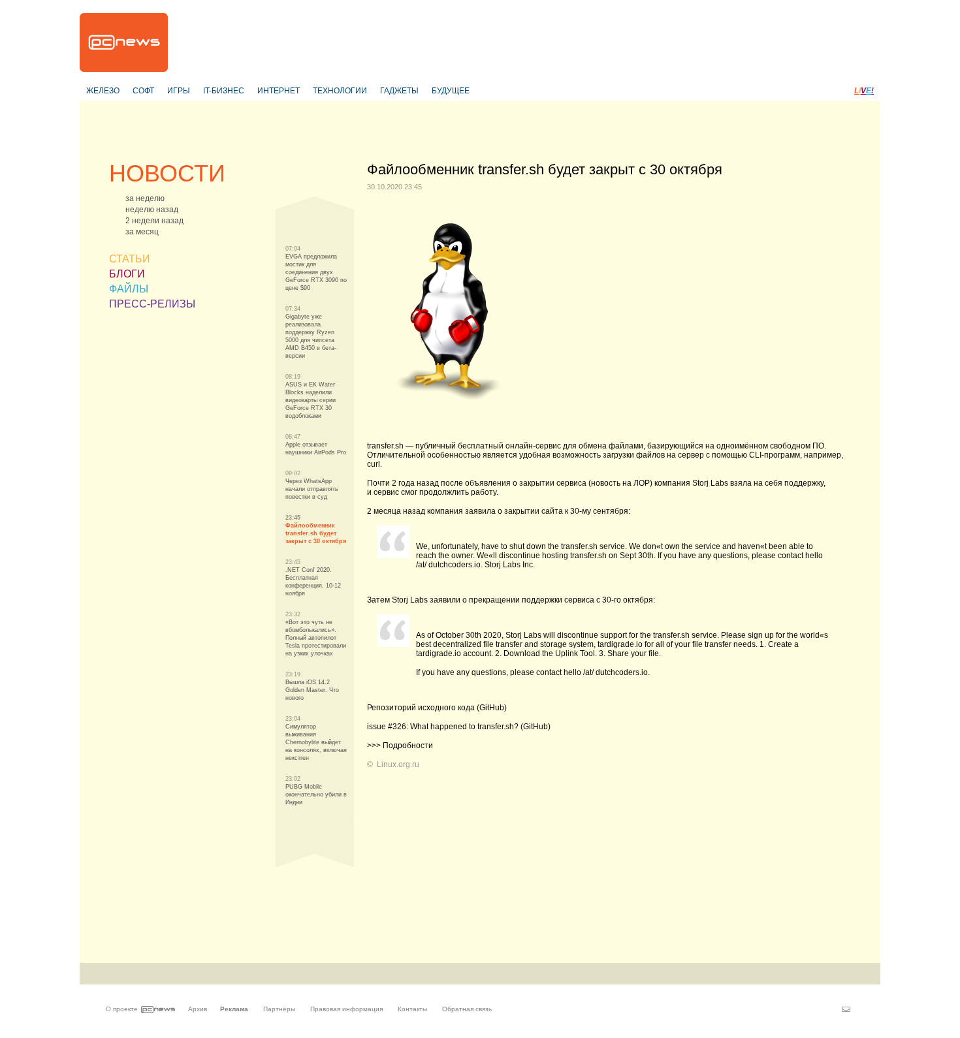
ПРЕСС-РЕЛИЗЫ (152, 303)
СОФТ (143, 90)
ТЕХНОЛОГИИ (340, 90)
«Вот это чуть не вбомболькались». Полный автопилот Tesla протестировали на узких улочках (315, 638)
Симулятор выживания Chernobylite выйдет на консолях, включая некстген (316, 742)
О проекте (122, 1009)
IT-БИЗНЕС (223, 90)
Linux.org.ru (398, 764)
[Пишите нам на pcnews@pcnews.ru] (846, 1009)
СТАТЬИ (129, 258)
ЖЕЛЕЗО (103, 90)
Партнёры (279, 1009)
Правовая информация (346, 1009)
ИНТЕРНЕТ (278, 90)
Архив (197, 1009)
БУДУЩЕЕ (451, 90)
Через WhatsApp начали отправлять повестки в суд (311, 489)
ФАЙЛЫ (128, 288)
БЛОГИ (127, 273)
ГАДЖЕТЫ (399, 90)
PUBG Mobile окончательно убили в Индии (316, 794)
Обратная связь (467, 1009)
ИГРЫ (178, 90)
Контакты (412, 1009)
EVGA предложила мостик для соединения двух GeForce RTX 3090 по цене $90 (316, 272)
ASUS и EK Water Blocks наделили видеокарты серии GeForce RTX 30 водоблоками (310, 400)
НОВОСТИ (167, 173)
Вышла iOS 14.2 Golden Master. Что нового (312, 690)
